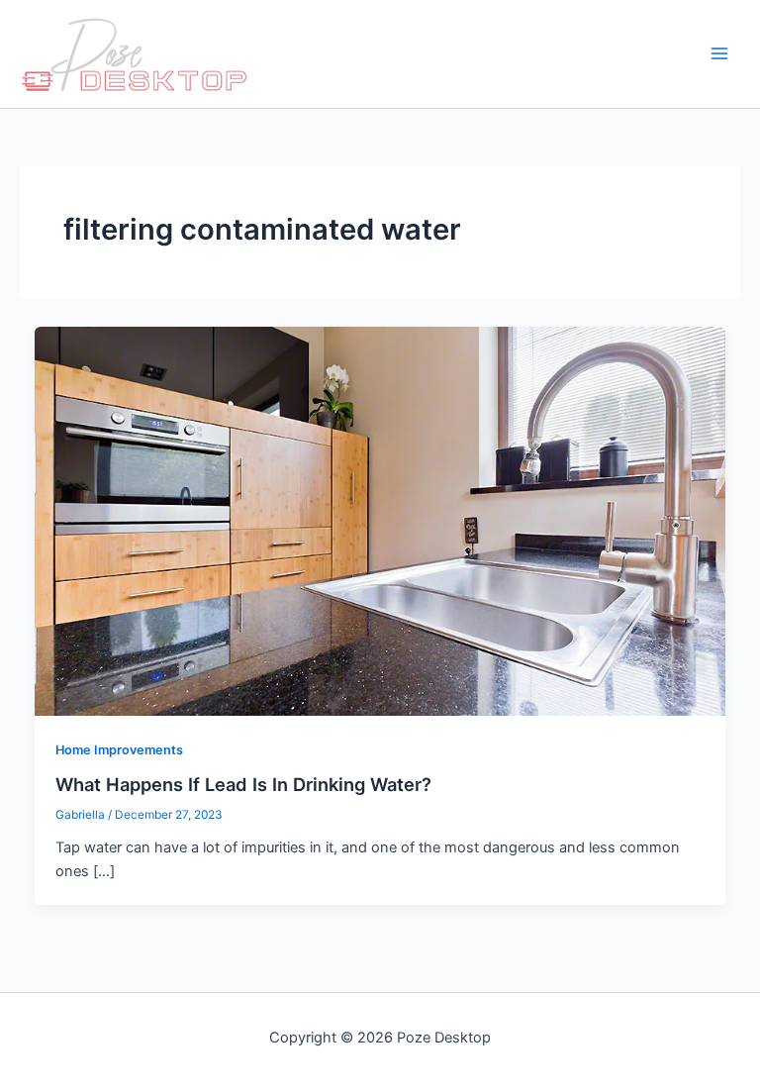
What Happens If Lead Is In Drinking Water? (243, 784)
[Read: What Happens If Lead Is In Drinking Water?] (380, 520)
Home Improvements (119, 750)
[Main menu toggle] (719, 54)
